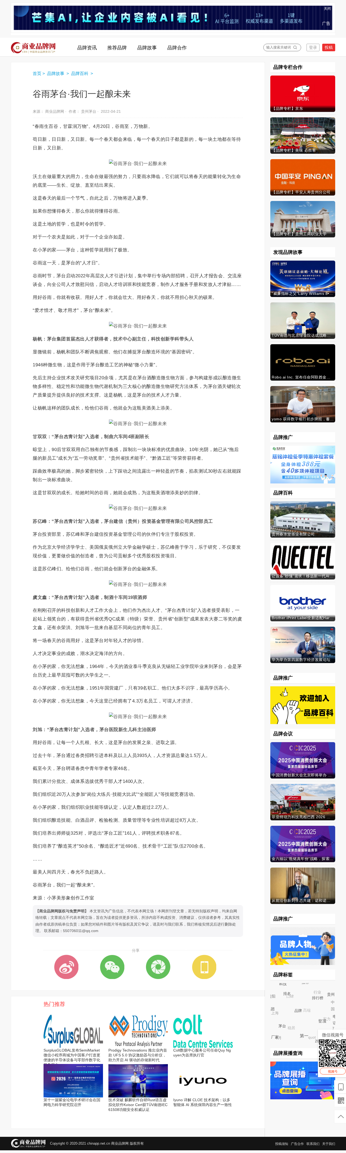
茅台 (286, 1030)
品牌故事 (56, 73)
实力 (323, 1015)
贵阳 (271, 996)
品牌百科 (80, 73)
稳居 (287, 1023)
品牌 (303, 1016)
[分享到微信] (112, 967)
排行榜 (321, 1002)
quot (307, 1033)
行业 (314, 989)
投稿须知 (281, 1144)
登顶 (326, 1024)
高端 (301, 1005)
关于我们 (328, 1144)
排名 (291, 997)
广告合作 (297, 1144)
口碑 (286, 992)
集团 (274, 1012)
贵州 (330, 999)
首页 (37, 73)
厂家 (276, 1038)
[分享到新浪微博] (66, 967)
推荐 (308, 985)
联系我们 (313, 1144)
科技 (284, 985)
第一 (308, 1040)
